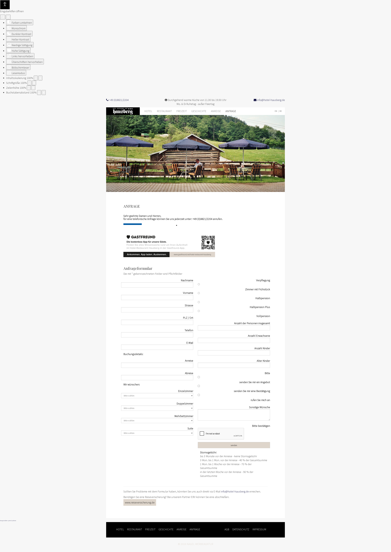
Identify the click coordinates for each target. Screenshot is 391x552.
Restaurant (164, 111)
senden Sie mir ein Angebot (254, 382)
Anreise (216, 111)
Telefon (189, 330)
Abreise (189, 373)
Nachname (187, 280)
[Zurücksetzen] (2, 17)
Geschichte (198, 111)
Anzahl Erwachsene (259, 335)
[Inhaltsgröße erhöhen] (40, 78)
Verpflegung (263, 280)
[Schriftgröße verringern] (29, 82)
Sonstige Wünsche (259, 407)
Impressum (259, 529)
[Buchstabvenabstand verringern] (39, 92)
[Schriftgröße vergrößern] (34, 82)
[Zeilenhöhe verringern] (29, 87)
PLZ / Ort (188, 317)
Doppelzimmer (185, 403)
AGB (227, 529)
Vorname (188, 293)
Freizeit (181, 111)
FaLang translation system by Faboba (8, 520)
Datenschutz (240, 529)
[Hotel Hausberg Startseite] (124, 111)
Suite (190, 428)
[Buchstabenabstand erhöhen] (44, 92)
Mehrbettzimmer (183, 416)
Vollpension (263, 316)
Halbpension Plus (260, 307)
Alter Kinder (263, 361)
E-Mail (189, 342)
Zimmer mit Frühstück (257, 289)
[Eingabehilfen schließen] (8, 17)
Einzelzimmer (185, 391)
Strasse (189, 305)
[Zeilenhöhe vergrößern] (33, 87)
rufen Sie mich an (260, 400)
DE (281, 111)
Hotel (148, 111)
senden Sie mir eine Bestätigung (252, 391)
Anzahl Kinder (262, 348)
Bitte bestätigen (261, 426)
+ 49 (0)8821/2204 (118, 100)
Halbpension (262, 298)
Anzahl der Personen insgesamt (252, 323)
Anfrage (230, 111)
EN (276, 111)
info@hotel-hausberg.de (270, 100)
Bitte (267, 373)
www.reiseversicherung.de (140, 502)
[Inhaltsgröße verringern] (36, 78)
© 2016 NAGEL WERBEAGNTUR (195, 544)
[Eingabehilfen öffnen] (5, 4)
